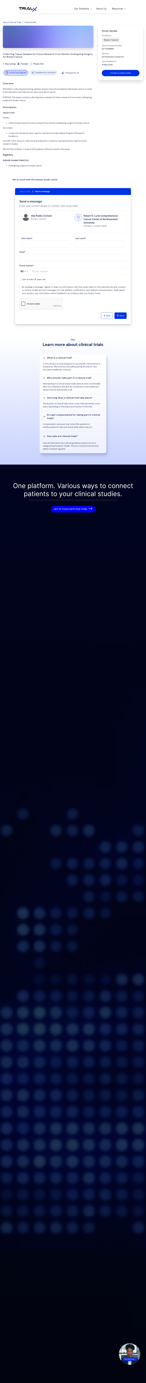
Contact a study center (120, 73)
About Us (101, 8)
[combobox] (24, 271)
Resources (117, 8)
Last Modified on (109, 61)
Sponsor (105, 53)
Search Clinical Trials (12, 22)
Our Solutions (81, 8)
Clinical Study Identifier (112, 45)
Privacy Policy (94, 293)
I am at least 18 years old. (34, 279)
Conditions (106, 35)
